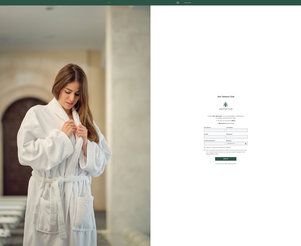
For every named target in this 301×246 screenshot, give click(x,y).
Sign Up (225, 158)
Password (229, 134)
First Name (207, 127)
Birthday (229, 140)
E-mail (206, 134)
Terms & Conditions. (225, 147)
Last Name (229, 127)
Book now (188, 2)
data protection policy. (212, 154)
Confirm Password (209, 140)
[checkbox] (205, 147)
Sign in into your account (230, 163)
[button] (245, 144)
